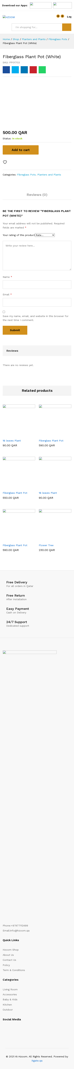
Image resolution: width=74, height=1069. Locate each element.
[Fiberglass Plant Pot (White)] (6, 69)
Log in (69, 16)
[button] (10, 435)
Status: (7, 138)
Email (7, 294)
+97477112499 (19, 925)
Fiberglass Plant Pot (51, 440)
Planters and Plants (49, 174)
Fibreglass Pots (26, 174)
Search (66, 27)
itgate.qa (37, 1060)
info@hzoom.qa (19, 930)
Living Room (10, 989)
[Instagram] (3, 1030)
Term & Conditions (14, 970)
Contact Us (9, 959)
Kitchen (7, 1004)
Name (7, 276)
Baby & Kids (10, 999)
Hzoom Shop (11, 949)
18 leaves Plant (12, 440)
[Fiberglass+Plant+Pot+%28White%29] (15, 69)
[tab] (37, 196)
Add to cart (21, 150)
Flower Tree (46, 545)
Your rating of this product (19, 235)
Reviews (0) (37, 194)
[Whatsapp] (23, 1030)
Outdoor (8, 1009)
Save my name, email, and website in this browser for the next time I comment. (35, 318)
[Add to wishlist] (5, 162)
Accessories (10, 994)
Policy (6, 965)
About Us (8, 954)
